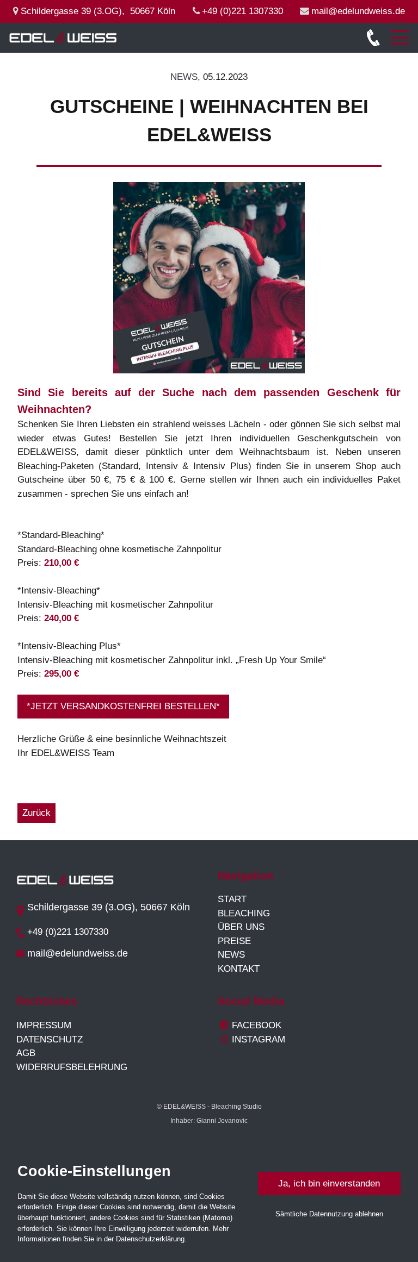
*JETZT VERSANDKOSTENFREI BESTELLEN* (123, 706)
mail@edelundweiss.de (358, 11)
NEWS (231, 954)
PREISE (234, 941)
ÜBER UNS (241, 927)
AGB (25, 1053)
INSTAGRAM (252, 1039)
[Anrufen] (378, 38)
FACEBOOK (256, 1025)
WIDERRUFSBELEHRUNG (71, 1067)
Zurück (36, 813)
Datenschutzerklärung (150, 1239)
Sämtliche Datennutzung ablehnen (329, 1214)
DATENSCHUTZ (49, 1039)
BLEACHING (244, 913)
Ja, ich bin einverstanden (329, 1183)
